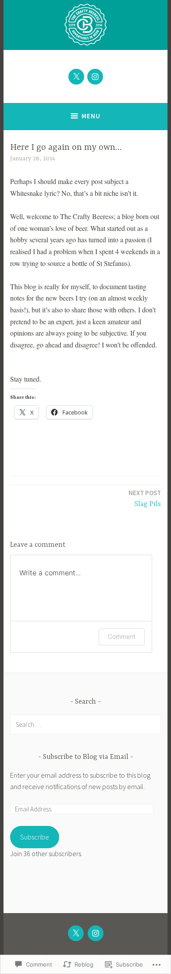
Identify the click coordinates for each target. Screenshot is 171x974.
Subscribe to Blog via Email (85, 757)
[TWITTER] (75, 933)
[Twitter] (76, 76)
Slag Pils (144, 498)
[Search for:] (85, 724)
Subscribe (34, 836)
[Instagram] (95, 76)
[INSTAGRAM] (95, 933)
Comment (121, 636)
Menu (91, 116)
